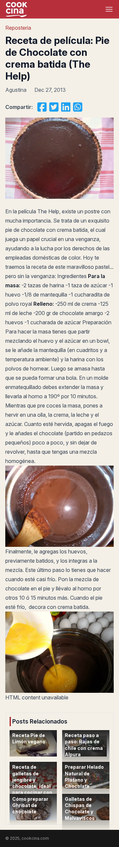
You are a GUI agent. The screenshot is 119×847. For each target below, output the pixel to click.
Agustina (15, 90)
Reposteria (18, 27)
